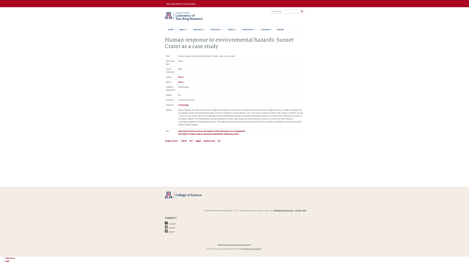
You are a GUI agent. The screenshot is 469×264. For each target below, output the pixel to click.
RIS (219, 141)
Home (170, 30)
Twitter (171, 232)
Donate (280, 30)
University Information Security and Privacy (234, 245)
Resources (247, 30)
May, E (181, 77)
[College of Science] (187, 195)
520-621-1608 (300, 211)
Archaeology (183, 105)
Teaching (215, 30)
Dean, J (181, 82)
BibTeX (184, 141)
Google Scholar (172, 141)
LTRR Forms (10, 258)
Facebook (172, 224)
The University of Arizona (250, 249)
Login (7, 261)
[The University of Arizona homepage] (182, 3)
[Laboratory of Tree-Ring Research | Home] (187, 16)
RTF (191, 141)
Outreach (266, 30)
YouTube (171, 228)
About (182, 30)
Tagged (198, 141)
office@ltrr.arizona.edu (284, 211)
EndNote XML (209, 141)
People (231, 30)
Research (198, 30)
